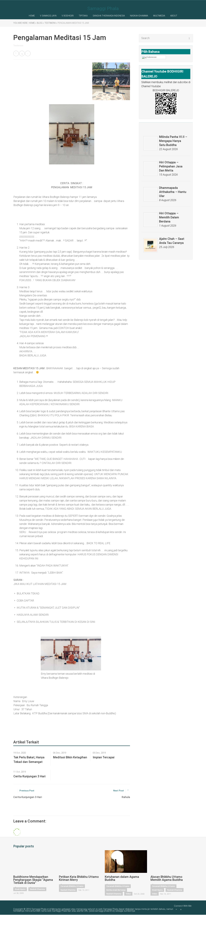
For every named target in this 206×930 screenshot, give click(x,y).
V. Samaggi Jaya (48, 15)
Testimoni (18, 45)
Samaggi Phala (103, 8)
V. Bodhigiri (68, 15)
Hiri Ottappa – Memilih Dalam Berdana (169, 217)
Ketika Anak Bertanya (115, 890)
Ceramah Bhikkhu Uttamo (71, 886)
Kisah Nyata (20, 889)
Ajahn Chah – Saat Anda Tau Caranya (171, 241)
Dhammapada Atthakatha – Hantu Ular (172, 192)
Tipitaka (83, 15)
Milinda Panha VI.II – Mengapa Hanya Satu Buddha (173, 141)
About (173, 15)
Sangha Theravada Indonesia (109, 15)
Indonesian (152, 57)
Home (32, 15)
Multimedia (159, 15)
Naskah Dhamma (139, 15)
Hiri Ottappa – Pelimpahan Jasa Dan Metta (170, 166)
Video (128, 894)
